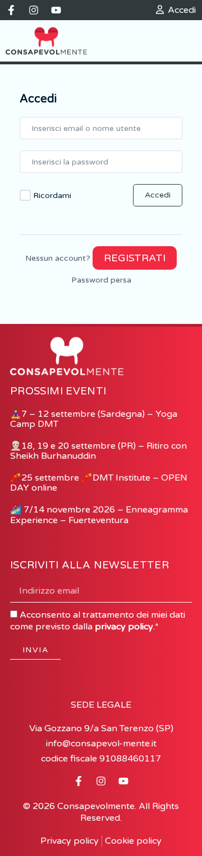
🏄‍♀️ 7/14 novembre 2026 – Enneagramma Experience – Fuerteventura (99, 515)
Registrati (135, 258)
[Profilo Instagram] (34, 10)
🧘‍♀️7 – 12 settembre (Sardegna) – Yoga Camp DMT (93, 419)
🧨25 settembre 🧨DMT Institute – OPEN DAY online (98, 483)
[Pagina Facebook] (11, 10)
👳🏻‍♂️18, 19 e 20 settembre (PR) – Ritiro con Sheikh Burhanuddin (98, 451)
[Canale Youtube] (56, 10)
